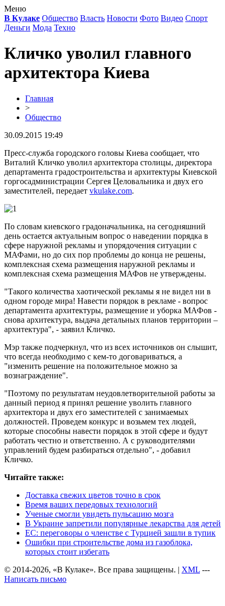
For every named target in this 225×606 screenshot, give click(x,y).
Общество (60, 18)
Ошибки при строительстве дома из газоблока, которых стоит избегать (109, 547)
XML (191, 569)
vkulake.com (110, 190)
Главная (39, 98)
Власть (92, 18)
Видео (172, 18)
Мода (42, 27)
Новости (122, 18)
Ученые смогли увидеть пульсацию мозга (99, 513)
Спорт (196, 18)
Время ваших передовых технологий (91, 504)
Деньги (17, 27)
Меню (15, 8)
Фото (149, 18)
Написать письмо (35, 579)
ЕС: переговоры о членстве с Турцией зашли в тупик (120, 532)
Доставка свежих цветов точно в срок (93, 495)
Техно (64, 27)
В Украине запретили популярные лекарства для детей (123, 523)
